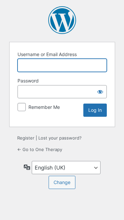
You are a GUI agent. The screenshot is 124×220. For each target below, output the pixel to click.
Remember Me (44, 107)
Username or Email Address (47, 54)
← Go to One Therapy (39, 149)
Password (28, 80)
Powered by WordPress (62, 20)
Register (25, 138)
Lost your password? (60, 138)
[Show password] (100, 91)
